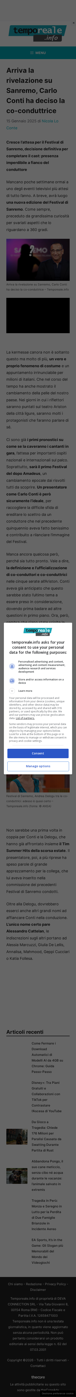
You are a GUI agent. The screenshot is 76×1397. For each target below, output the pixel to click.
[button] (38, 691)
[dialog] (38, 698)
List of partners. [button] (25, 718)
